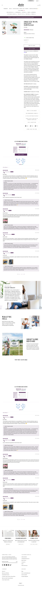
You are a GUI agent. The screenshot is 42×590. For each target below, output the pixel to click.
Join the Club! (34, 544)
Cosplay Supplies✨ (33, 8)
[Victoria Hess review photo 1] (5, 261)
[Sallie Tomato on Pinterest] (8, 565)
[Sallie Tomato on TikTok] (10, 565)
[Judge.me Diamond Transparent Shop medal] (23, 161)
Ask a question (32, 122)
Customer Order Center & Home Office (8, 576)
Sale (10, 8)
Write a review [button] (21, 154)
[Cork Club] (34, 533)
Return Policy (24, 560)
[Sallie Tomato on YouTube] (6, 565)
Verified (20, 164)
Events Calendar (24, 574)
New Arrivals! (10, 12)
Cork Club (22, 8)
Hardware (17, 12)
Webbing (34, 12)
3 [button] (21, 274)
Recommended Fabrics (32, 113)
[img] (5, 170)
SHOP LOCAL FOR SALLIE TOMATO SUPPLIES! (32, 119)
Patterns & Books (11, 14)
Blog (22, 571)
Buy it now (32, 48)
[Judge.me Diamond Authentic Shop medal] (18, 161)
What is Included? (32, 110)
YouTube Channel (28, 58)
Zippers (24, 12)
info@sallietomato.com (25, 558)
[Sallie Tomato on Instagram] (2, 565)
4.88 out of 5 (23, 143)
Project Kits (21, 14)
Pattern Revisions (25, 565)
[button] (26, 29)
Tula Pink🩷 (21, 10)
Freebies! (6, 8)
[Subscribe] (16, 561)
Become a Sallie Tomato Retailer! (7, 578)
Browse (8, 544)
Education (15, 8)
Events (26, 8)
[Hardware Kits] (21, 533)
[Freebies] (8, 533)
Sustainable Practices (5, 574)
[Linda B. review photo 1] (5, 220)
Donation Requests (25, 576)
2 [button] (19, 274)
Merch (33, 14)
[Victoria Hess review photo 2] (10, 261)
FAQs (22, 563)
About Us (3, 571)
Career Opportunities (5, 579)
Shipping (25, 33)
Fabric (28, 12)
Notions (28, 14)
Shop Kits (21, 544)
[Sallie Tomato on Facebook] (4, 565)
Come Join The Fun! (32, 129)
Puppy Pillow (14, 297)
